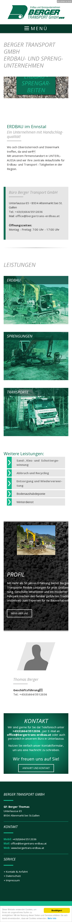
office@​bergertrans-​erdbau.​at (37, 216)
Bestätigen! (56, 910)
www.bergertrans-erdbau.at (27, 848)
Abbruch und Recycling (33, 473)
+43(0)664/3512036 (28, 212)
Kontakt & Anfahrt (17, 871)
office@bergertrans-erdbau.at (28, 843)
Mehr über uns (19, 613)
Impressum (13, 880)
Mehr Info (52, 918)
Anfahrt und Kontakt (36, 768)
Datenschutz (13, 876)
